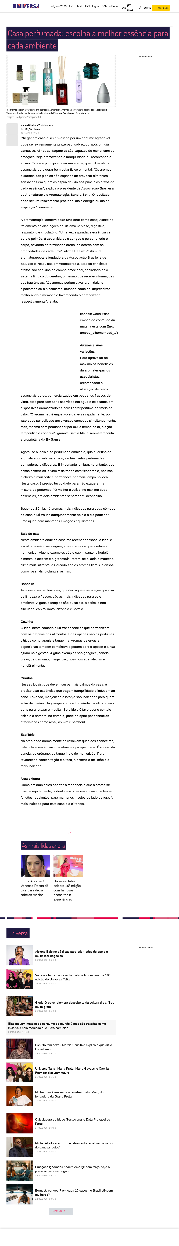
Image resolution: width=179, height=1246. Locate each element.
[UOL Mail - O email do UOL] (132, 8)
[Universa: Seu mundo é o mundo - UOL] (26, 6)
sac (124, 8)
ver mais (59, 1211)
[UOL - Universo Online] (42, 6)
